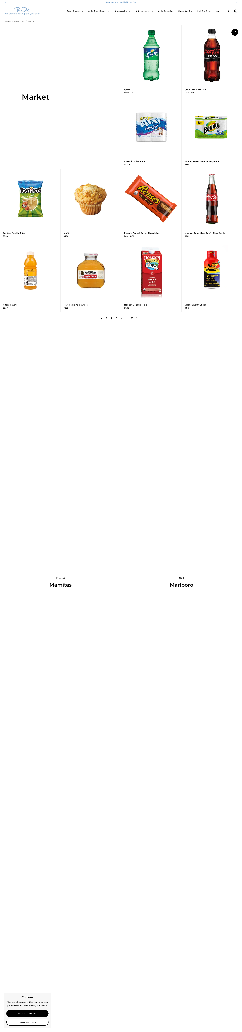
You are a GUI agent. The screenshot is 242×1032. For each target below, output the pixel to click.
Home (8, 21)
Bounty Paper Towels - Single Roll (212, 132)
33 (132, 318)
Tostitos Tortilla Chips (30, 204)
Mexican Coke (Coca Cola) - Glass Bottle (212, 204)
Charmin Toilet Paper (151, 132)
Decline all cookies (27, 1022)
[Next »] (136, 318)
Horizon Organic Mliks (151, 276)
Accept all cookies (27, 1014)
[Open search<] (229, 11)
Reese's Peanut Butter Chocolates (151, 204)
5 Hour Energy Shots (212, 276)
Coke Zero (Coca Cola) (212, 61)
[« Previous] (101, 318)
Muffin (90, 204)
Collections (19, 21)
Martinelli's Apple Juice (90, 276)
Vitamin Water (30, 276)
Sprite (151, 61)
